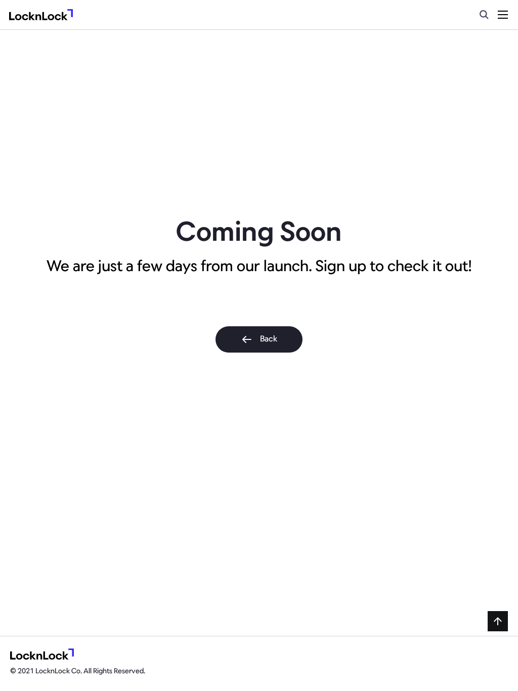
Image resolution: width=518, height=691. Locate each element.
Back (268, 339)
